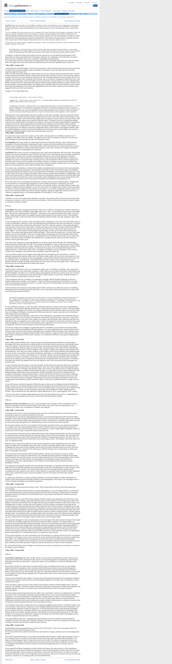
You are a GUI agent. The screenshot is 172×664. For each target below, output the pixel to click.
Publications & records (61, 14)
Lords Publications (53, 17)
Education (71, 11)
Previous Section (10, 21)
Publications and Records (41, 17)
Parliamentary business (17, 11)
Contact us (95, 2)
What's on (31, 14)
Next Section (9, 660)
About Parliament (46, 11)
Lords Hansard (62, 17)
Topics (86, 14)
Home (6, 11)
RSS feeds (87, 2)
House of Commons (10, 14)
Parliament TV (73, 14)
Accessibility (71, 2)
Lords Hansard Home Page (72, 21)
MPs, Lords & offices (32, 11)
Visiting (64, 11)
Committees (49, 14)
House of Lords (22, 14)
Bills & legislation (40, 14)
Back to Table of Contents (37, 21)
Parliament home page (16, 17)
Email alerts (79, 2)
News (80, 14)
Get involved (57, 11)
